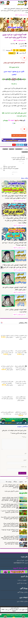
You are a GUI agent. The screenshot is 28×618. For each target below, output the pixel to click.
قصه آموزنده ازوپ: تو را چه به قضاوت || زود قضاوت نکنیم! (18, 157)
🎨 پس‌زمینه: (9, 50)
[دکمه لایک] (24, 58)
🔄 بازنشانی (12, 53)
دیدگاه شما (13, 44)
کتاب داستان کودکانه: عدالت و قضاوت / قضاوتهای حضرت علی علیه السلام (10, 486)
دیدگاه (24, 437)
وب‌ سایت (23, 467)
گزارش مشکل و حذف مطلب (19, 135)
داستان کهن (12, 149)
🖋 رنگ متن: (22, 53)
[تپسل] (2, 139)
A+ (17, 50)
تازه (26, 482)
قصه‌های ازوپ (11, 9)
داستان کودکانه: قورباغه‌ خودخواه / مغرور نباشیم (10, 530)
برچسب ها (8, 482)
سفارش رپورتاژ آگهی (22, 592)
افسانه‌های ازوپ (18, 149)
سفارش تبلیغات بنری (22, 601)
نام (25, 453)
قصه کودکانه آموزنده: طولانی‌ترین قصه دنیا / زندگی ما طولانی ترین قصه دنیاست (14, 197)
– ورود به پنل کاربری (22, 583)
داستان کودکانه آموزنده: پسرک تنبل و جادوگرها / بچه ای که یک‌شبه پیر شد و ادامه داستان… (10, 524)
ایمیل (25, 460)
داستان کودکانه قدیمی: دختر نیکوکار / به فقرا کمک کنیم (11, 543)
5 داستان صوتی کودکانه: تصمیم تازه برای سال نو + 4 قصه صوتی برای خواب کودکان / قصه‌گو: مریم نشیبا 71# (10, 500)
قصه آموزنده (5, 149)
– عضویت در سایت (23, 580)
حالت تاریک (22, 50)
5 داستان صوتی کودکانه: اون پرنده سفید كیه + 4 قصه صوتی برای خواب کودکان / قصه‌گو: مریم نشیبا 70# (10, 506)
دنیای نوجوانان (19, 9)
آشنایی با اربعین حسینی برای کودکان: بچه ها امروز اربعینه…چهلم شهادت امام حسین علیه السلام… (10, 537)
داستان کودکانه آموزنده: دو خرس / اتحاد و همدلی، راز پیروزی (10, 511)
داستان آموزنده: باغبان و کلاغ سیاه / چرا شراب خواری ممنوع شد (10, 517)
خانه (25, 9)
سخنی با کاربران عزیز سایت (12, 491)
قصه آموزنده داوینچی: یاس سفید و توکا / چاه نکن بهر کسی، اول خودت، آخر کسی (14, 266)
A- (14, 50)
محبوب (21, 482)
